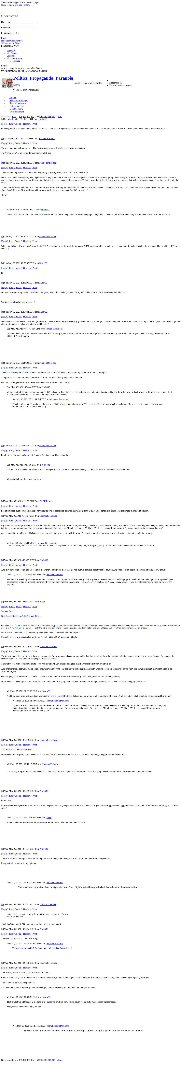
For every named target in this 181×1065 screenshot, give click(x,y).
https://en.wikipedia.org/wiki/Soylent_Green (21, 616)
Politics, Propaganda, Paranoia (43, 78)
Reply (4, 124)
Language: (6, 33)
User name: (6, 22)
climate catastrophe (90, 625)
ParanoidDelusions (47, 163)
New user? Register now (12, 41)
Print (34, 124)
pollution (58, 625)
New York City (16, 628)
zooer (42, 601)
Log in (4, 38)
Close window (8, 5)
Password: (5, 27)
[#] (2, 119)
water (146, 625)
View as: (113, 85)
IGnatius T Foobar (47, 138)
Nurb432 (43, 119)
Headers (26, 124)
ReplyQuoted (15, 124)
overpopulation (46, 625)
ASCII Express (46, 501)
